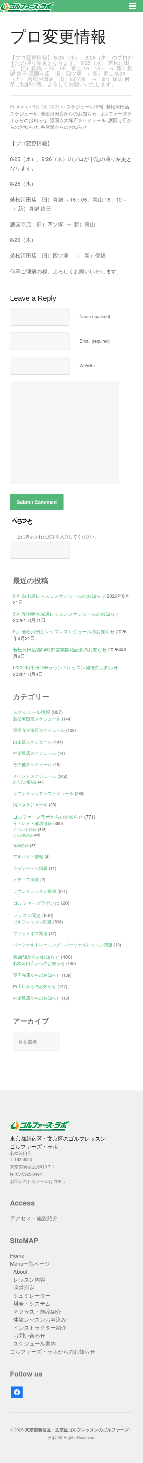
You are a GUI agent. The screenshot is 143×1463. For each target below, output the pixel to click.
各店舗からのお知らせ (64, 126)
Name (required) (94, 316)
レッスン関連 (27, 914)
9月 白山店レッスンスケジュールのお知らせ (59, 595)
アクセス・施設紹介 (34, 1218)
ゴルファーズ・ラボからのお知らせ (52, 1351)
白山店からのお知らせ (34, 986)
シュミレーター (32, 1295)
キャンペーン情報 (30, 868)
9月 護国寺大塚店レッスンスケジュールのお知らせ (66, 613)
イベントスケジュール (34, 776)
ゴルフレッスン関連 (32, 921)
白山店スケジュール (32, 741)
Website (87, 365)
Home (17, 1255)
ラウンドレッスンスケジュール (43, 793)
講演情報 (21, 845)
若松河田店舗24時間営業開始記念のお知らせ (60, 649)
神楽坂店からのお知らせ (37, 998)
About (20, 1271)
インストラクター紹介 (40, 1327)
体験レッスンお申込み (40, 1319)
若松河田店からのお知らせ (68, 113)
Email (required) (94, 341)
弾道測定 (24, 1287)
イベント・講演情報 (32, 823)
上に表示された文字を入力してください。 (58, 536)
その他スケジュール (32, 764)
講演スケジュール (30, 804)
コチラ (59, 1181)
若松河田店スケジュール (37, 719)
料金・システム (32, 1303)
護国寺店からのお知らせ (37, 975)
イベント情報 (25, 829)
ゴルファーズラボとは (36, 902)
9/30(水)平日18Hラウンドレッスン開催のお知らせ (65, 667)
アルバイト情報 (28, 856)
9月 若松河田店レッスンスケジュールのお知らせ (64, 631)
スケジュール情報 (84, 106)
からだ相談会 (25, 781)
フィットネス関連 (30, 933)
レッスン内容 (29, 1279)
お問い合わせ (29, 1335)
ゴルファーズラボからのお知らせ (48, 816)
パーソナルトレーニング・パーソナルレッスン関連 (62, 944)
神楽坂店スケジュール (34, 753)
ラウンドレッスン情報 (34, 891)
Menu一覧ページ (30, 1263)
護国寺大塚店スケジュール (78, 120)
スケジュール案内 (34, 1343)
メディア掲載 (26, 879)
